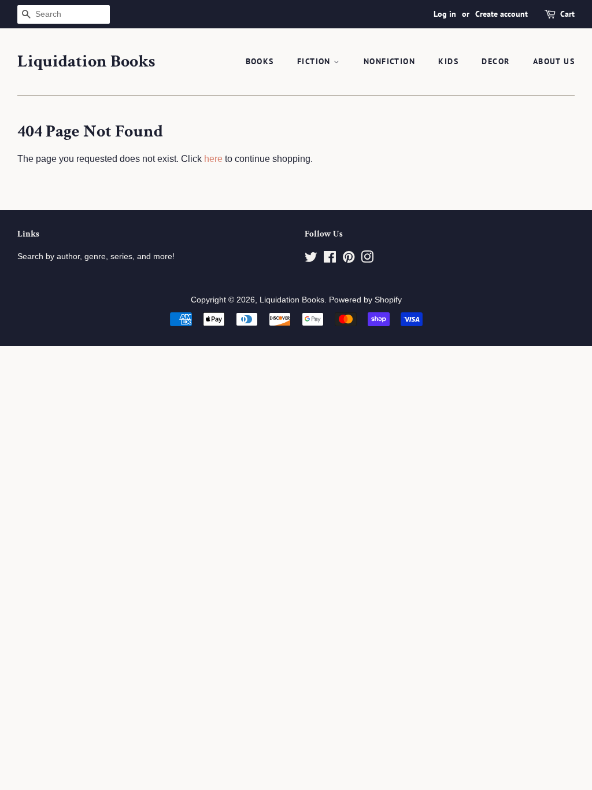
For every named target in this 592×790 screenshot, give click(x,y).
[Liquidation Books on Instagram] (367, 259)
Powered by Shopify (365, 300)
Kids (448, 61)
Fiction (315, 61)
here (213, 159)
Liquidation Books (86, 61)
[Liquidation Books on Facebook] (329, 259)
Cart (567, 14)
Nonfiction (389, 61)
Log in (445, 14)
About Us (554, 61)
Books (260, 61)
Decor (495, 61)
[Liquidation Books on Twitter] (311, 259)
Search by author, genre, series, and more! (96, 256)
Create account (501, 14)
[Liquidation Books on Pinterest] (348, 259)
